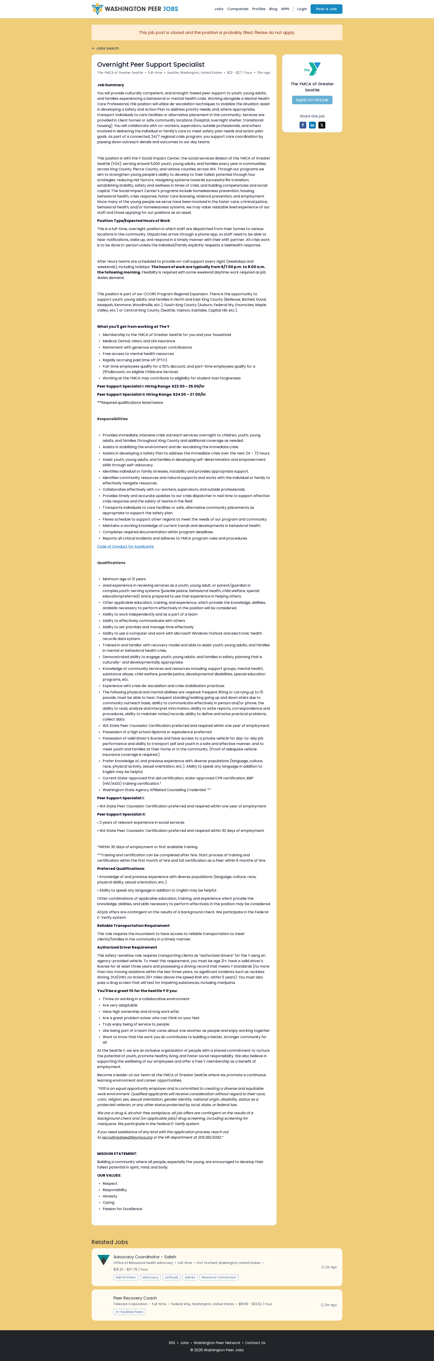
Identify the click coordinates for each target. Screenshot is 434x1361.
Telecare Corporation (130, 1304)
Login (302, 9)
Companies (238, 9)
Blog (273, 9)
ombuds (171, 1277)
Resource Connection (219, 1277)
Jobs (219, 9)
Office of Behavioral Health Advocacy (143, 1263)
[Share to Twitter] (321, 125)
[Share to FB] (303, 125)
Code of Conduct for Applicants (125, 546)
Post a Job (326, 9)
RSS (172, 1342)
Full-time (155, 72)
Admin (190, 1277)
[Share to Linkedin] (312, 125)
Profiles (259, 9)
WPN (285, 9)
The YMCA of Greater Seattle (120, 72)
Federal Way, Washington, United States (202, 1304)
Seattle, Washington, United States (194, 72)
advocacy (150, 1277)
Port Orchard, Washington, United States (228, 1263)
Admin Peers (126, 1277)
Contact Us (255, 1342)
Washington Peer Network (217, 1342)
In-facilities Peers (129, 1312)
